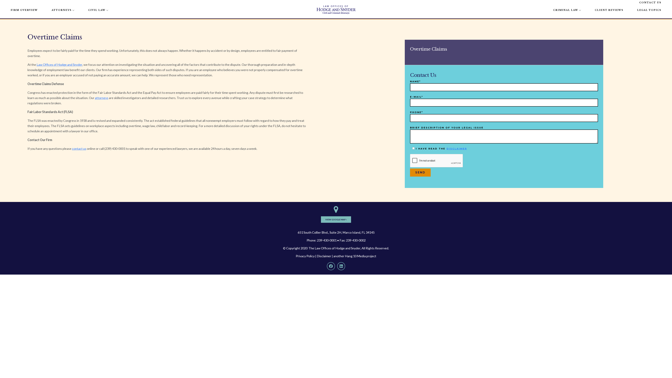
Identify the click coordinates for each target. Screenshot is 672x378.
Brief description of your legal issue (447, 127)
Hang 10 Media (355, 256)
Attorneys (62, 10)
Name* (415, 81)
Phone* (416, 112)
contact (77, 148)
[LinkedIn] (341, 266)
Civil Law (97, 10)
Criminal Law (565, 10)
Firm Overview (24, 10)
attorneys (101, 98)
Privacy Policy (305, 256)
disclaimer (457, 148)
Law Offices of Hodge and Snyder (59, 64)
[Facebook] (331, 266)
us (84, 148)
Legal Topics (649, 10)
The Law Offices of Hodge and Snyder (334, 248)
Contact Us (650, 2)
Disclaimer (324, 256)
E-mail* (416, 97)
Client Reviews (609, 10)
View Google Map (335, 219)
